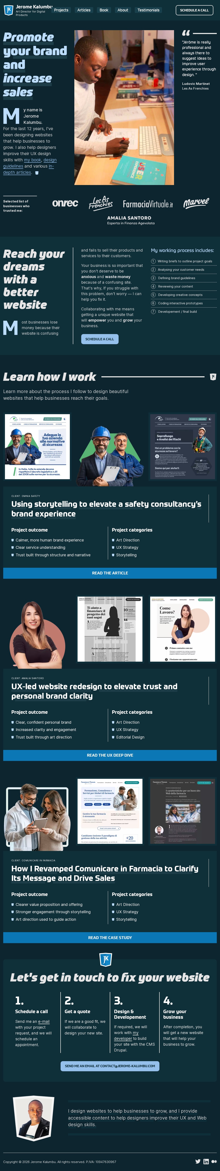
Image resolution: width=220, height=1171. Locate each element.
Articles (83, 10)
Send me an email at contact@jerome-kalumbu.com (110, 1066)
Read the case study (110, 937)
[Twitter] (198, 1162)
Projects (61, 10)
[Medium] (214, 1162)
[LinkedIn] (206, 1163)
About (123, 10)
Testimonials (148, 10)
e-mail (44, 1021)
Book (104, 10)
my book (32, 159)
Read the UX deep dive (110, 755)
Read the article (110, 573)
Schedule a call (194, 10)
